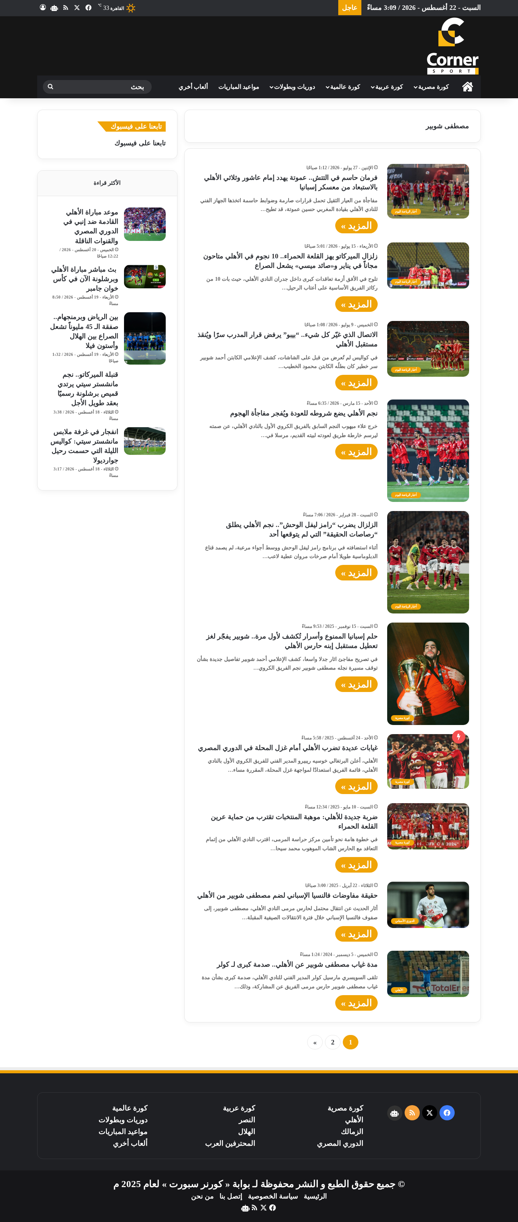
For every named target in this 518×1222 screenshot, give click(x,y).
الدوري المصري (340, 1143)
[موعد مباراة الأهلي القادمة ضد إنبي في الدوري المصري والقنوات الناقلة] (145, 224)
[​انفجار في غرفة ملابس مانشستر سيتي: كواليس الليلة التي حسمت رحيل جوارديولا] (145, 441)
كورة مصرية (433, 86)
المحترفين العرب (230, 1143)
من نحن (202, 1196)
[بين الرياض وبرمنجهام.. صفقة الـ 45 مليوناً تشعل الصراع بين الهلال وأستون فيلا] (145, 338)
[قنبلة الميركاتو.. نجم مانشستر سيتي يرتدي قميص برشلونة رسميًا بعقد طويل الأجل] (145, 384)
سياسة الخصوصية (273, 1196)
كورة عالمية (345, 86)
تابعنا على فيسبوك (140, 143)
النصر (247, 1120)
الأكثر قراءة (107, 183)
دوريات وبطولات (294, 86)
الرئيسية (315, 1196)
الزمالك (352, 1132)
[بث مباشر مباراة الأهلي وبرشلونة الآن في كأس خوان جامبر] (145, 276)
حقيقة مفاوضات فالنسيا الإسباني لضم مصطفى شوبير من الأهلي (287, 895)
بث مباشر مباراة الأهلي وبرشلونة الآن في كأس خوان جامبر (84, 279)
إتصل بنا (231, 1196)
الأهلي (354, 1120)
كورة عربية (389, 86)
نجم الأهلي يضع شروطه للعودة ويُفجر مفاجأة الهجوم (303, 413)
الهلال (246, 1132)
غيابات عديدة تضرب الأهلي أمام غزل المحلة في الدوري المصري (288, 748)
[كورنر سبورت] (452, 46)
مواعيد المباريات (238, 86)
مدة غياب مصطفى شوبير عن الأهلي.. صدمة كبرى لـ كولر (297, 964)
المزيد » (356, 225)
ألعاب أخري (193, 86)
